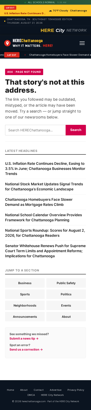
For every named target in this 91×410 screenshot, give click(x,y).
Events (66, 305)
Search (75, 130)
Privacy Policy (76, 390)
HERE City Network (52, 395)
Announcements (25, 316)
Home (10, 390)
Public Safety (66, 283)
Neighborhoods (25, 305)
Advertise (55, 390)
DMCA (31, 395)
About (66, 316)
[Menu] (82, 43)
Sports (25, 294)
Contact (39, 390)
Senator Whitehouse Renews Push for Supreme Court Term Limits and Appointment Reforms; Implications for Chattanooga (45, 251)
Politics (66, 294)
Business (25, 283)
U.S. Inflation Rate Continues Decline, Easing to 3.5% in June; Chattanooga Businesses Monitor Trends (25, 13)
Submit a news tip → (24, 338)
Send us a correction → (26, 349)
